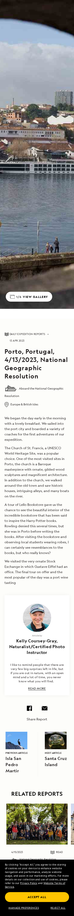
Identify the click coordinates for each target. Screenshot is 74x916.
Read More (37, 688)
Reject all (58, 908)
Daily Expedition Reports (33, 808)
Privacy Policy (28, 883)
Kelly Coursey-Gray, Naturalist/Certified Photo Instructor (37, 646)
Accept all (37, 897)
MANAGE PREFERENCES (23, 908)
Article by (37, 635)
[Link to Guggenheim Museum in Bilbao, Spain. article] (37, 824)
